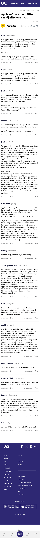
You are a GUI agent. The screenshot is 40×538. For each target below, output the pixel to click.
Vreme (20, 465)
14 (3, 26)
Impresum (21, 479)
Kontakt (21, 495)
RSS (19, 492)
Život (5, 465)
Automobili (7, 486)
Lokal (6, 490)
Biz (5, 462)
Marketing (21, 476)
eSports (6, 480)
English (20, 462)
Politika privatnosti (25, 485)
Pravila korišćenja (24, 482)
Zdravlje (7, 468)
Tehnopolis (8, 483)
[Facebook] (22, 446)
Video (20, 456)
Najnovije (14, 3)
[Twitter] (26, 446)
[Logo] (4, 3)
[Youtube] (35, 446)
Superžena (7, 477)
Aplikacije (21, 489)
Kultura (6, 474)
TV (18, 459)
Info (5, 456)
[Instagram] (31, 446)
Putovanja (7, 471)
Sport (6, 459)
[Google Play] (12, 506)
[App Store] (28, 506)
